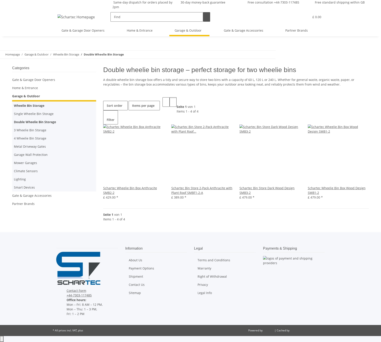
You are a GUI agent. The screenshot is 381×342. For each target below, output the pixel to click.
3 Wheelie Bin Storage (30, 130)
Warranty (204, 268)
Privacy (203, 285)
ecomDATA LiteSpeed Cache (307, 330)
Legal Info (205, 293)
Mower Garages (25, 163)
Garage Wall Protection (31, 155)
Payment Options (141, 268)
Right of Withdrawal (212, 276)
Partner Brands (23, 204)
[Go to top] (2, 339)
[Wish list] (304, 17)
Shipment (136, 276)
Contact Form (76, 291)
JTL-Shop (269, 330)
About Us (135, 260)
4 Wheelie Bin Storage (30, 138)
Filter (110, 120)
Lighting (20, 179)
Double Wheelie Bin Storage (35, 122)
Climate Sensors (26, 171)
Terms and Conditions (214, 260)
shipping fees (92, 330)
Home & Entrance (25, 88)
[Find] (206, 17)
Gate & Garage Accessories (32, 195)
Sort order (114, 105)
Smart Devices (24, 187)
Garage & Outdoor (26, 96)
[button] (297, 17)
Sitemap (135, 293)
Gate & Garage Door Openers (33, 80)
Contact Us (137, 285)
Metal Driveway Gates (30, 146)
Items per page (143, 105)
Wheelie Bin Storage (29, 105)
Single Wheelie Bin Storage (34, 114)
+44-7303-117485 (79, 295)
